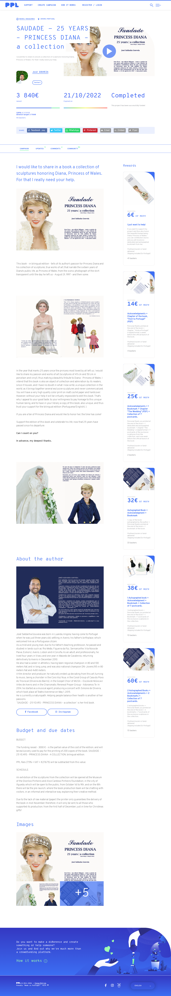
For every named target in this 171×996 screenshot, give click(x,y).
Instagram (64, 712)
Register (87, 5)
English (138, 986)
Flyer (134, 130)
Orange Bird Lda (40, 983)
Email (107, 130)
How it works (68, 5)
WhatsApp (74, 130)
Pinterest (91, 130)
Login (99, 5)
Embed (121, 130)
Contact (37, 82)
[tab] (24, 149)
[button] (131, 149)
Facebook (38, 130)
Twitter (57, 130)
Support (28, 5)
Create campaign (47, 5)
